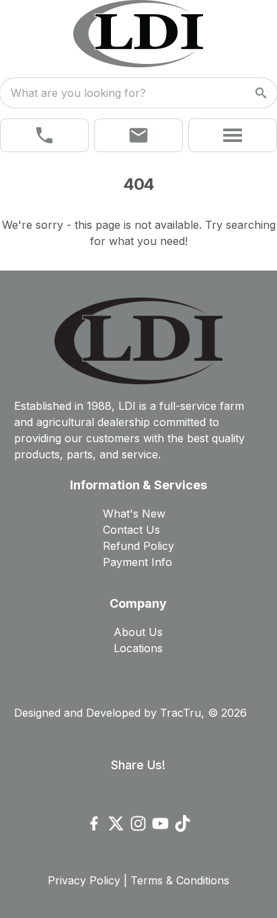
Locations (138, 648)
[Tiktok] (182, 823)
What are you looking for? (78, 93)
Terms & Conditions (179, 880)
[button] (44, 135)
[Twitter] (116, 823)
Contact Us (131, 529)
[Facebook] (93, 823)
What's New (134, 513)
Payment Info (137, 562)
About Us (138, 632)
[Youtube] (160, 823)
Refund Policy (138, 546)
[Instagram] (138, 823)
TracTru (180, 712)
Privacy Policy (84, 880)
